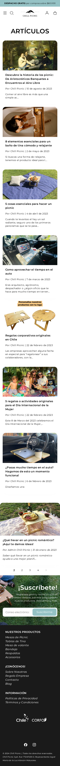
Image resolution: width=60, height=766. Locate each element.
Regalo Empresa (17, 675)
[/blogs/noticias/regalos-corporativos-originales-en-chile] (30, 316)
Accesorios (12, 657)
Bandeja (11, 649)
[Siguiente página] (46, 570)
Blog (8, 683)
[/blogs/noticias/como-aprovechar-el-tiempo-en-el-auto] (30, 250)
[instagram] (34, 744)
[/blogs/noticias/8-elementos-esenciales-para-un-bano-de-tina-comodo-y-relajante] (30, 122)
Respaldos (12, 653)
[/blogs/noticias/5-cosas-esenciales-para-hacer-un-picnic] (30, 184)
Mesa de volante (17, 645)
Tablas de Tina (15, 641)
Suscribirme (44, 612)
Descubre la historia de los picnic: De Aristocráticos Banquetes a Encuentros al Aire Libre (29, 78)
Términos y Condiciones (22, 702)
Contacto (12, 679)
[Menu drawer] (5, 13)
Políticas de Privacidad (21, 698)
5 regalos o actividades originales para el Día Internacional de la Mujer (29, 405)
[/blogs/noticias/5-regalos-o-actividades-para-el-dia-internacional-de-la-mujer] (30, 382)
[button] (11, 13)
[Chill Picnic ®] (30, 13)
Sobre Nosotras (16, 671)
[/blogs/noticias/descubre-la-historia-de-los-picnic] (30, 55)
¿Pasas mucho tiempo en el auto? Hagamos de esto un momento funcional (29, 471)
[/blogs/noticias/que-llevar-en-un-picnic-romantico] (30, 519)
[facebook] (25, 744)
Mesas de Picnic (16, 637)
